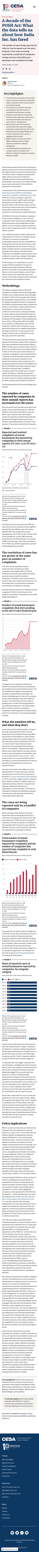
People (4, 1508)
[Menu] (34, 7)
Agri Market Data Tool (9, 1490)
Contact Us (6, 1514)
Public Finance (7, 1469)
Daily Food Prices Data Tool (11, 1493)
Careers (4, 1511)
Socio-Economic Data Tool (11, 1487)
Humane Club (23, 1548)
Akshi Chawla (12, 81)
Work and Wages (7, 17)
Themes (5, 1456)
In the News (6, 1518)
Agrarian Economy (8, 1463)
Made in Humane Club (10, 1549)
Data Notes (6, 1476)
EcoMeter (5, 1497)
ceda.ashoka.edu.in (27, 1406)
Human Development (9, 1466)
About (4, 1504)
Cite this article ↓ (8, 72)
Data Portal (6, 1483)
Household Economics (9, 1473)
